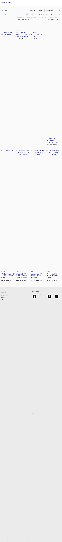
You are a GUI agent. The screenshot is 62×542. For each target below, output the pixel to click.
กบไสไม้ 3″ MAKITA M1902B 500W (7, 34)
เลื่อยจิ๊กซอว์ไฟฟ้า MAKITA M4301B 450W (52, 276)
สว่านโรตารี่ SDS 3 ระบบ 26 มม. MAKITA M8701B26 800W (23, 34)
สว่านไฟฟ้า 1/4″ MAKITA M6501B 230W (36, 34)
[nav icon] (60, 2)
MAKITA (3, 30)
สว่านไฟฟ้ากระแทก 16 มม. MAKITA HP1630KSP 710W (53, 140)
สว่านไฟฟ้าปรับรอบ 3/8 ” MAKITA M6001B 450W (8, 276)
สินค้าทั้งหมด (4, 296)
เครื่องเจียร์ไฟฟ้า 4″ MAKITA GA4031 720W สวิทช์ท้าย (22, 276)
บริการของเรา (5, 300)
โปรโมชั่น (3, 298)
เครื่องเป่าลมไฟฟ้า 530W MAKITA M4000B (36, 276)
